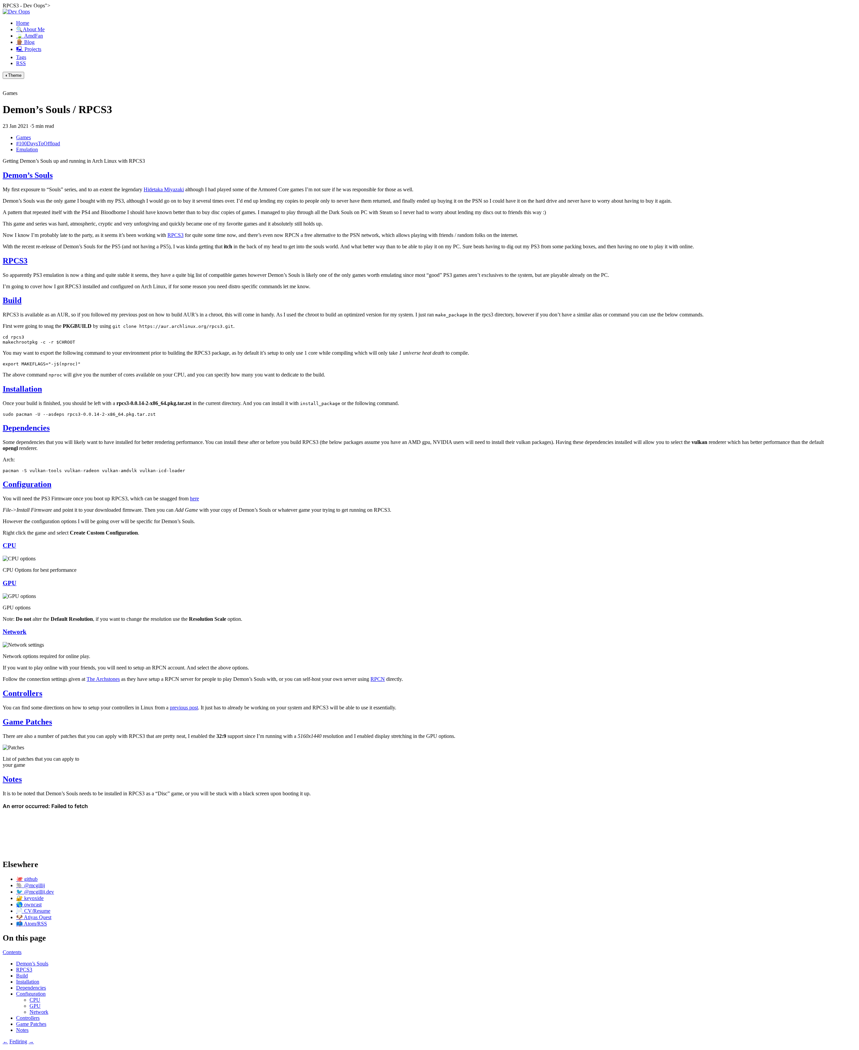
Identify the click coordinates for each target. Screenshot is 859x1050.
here (194, 498)
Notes (12, 779)
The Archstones (103, 679)
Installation (22, 389)
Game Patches (27, 721)
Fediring (18, 1041)
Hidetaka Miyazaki (164, 189)
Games (23, 137)
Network (15, 631)
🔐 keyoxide (30, 898)
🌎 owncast (29, 904)
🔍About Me (30, 29)
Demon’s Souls (28, 175)
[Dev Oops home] (16, 11)
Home (22, 23)
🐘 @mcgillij (30, 885)
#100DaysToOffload (38, 143)
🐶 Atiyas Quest (33, 917)
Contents (12, 952)
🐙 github (27, 879)
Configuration (27, 484)
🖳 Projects (28, 49)
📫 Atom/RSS (31, 924)
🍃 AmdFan (29, 36)
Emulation (27, 149)
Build (12, 300)
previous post (184, 707)
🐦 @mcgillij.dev (35, 892)
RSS (21, 63)
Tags (21, 57)
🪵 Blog (25, 42)
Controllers (22, 693)
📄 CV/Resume (33, 911)
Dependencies (26, 427)
